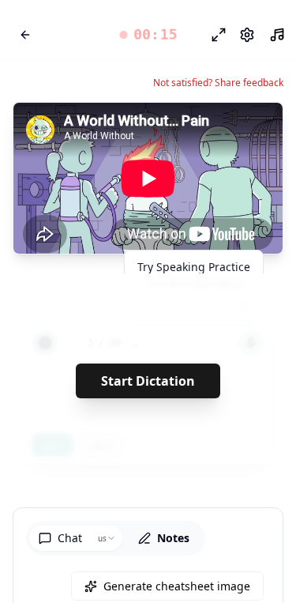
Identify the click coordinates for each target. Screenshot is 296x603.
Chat (70, 537)
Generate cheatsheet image (176, 586)
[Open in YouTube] (213, 128)
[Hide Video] (257, 128)
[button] (148, 35)
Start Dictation (148, 381)
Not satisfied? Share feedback (218, 83)
